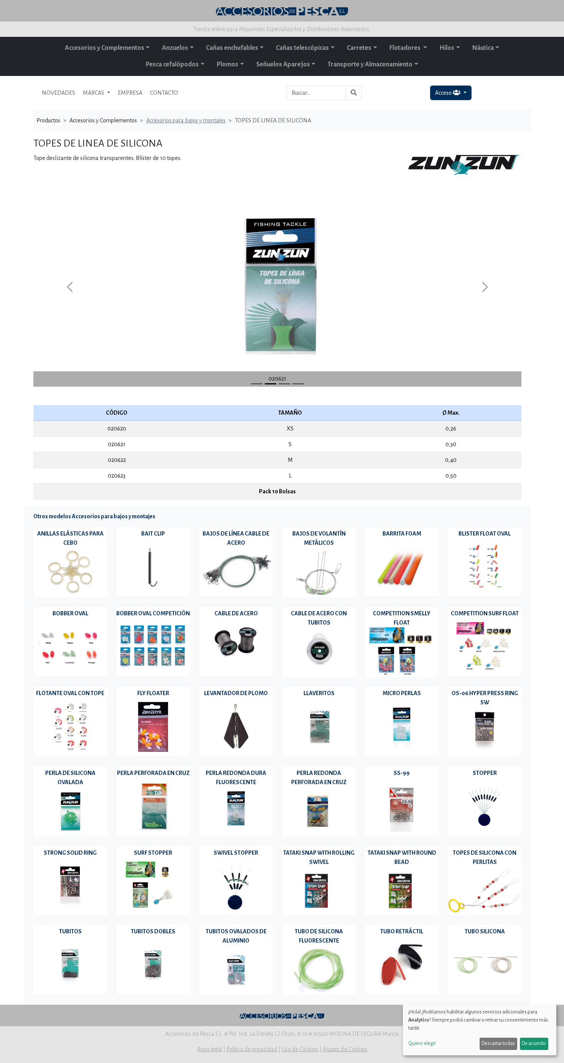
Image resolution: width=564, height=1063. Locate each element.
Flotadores (405, 47)
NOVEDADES (58, 93)
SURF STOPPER (153, 853)
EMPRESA (130, 93)
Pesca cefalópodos (172, 64)
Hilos (446, 47)
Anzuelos (175, 47)
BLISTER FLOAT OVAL (484, 534)
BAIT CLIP (153, 534)
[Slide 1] (270, 383)
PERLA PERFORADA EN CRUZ (153, 773)
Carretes (359, 47)
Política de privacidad (251, 1049)
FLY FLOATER (153, 693)
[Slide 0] (256, 383)
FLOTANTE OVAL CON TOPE (70, 693)
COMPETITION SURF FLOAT (485, 613)
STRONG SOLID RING (70, 853)
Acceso (444, 93)
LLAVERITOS (319, 693)
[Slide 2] (284, 383)
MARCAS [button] (94, 93)
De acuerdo (534, 1043)
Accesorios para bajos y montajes (186, 120)
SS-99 (402, 773)
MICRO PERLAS (402, 693)
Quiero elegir (422, 1043)
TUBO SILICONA (485, 931)
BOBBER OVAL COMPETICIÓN (153, 613)
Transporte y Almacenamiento (370, 64)
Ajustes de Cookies (345, 1049)
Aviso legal (209, 1049)
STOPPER (485, 773)
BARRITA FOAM (402, 534)
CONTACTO (164, 93)
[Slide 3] (298, 383)
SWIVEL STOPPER (236, 853)
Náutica (483, 47)
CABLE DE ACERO (236, 613)
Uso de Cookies (300, 1049)
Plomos (227, 64)
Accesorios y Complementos (104, 47)
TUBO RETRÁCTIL (401, 931)
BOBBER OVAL (70, 613)
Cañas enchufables (232, 47)
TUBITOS (70, 931)
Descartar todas (498, 1043)
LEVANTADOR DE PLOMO (236, 693)
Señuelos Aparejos (283, 64)
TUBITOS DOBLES (153, 931)
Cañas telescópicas (302, 47)
